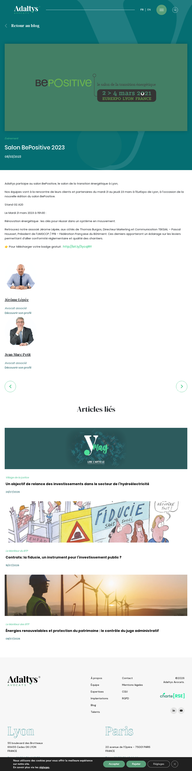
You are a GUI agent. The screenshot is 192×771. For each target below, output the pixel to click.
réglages (44, 767)
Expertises (97, 691)
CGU (125, 691)
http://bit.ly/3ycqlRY (77, 247)
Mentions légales (132, 685)
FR (141, 9)
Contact (127, 678)
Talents (95, 712)
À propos (96, 678)
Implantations (99, 698)
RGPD (125, 698)
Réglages (158, 764)
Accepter (114, 764)
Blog (93, 705)
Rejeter (136, 764)
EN (149, 9)
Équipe (95, 685)
